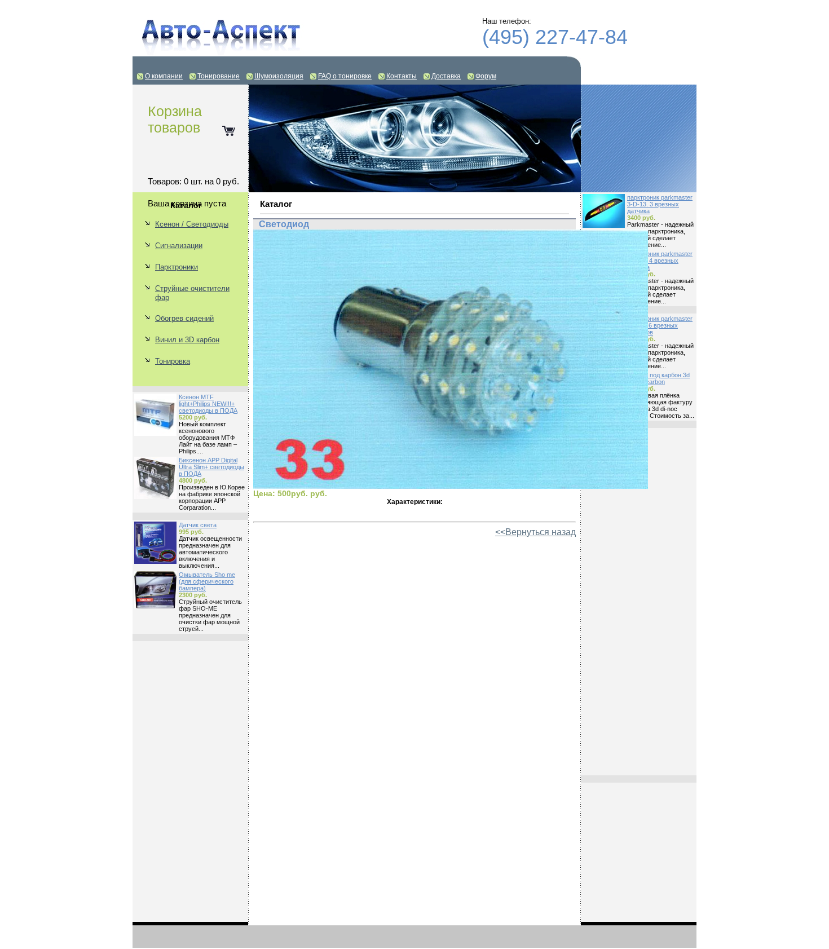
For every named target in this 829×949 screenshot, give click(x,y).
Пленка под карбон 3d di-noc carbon (658, 378)
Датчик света (198, 525)
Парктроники (176, 267)
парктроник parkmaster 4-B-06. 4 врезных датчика (660, 260)
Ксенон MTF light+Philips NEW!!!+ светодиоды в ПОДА (208, 404)
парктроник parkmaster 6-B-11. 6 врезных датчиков (660, 325)
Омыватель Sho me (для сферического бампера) (207, 581)
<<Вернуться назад (535, 532)
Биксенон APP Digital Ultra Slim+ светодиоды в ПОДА (211, 467)
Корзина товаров (175, 119)
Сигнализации (178, 245)
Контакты (401, 76)
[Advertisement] (639, 601)
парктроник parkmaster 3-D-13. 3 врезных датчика (660, 204)
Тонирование (218, 76)
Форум (485, 76)
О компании (164, 76)
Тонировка (172, 361)
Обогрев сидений (184, 318)
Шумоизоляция (278, 76)
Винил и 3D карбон (187, 340)
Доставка (446, 76)
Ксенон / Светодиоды (191, 224)
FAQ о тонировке (345, 76)
